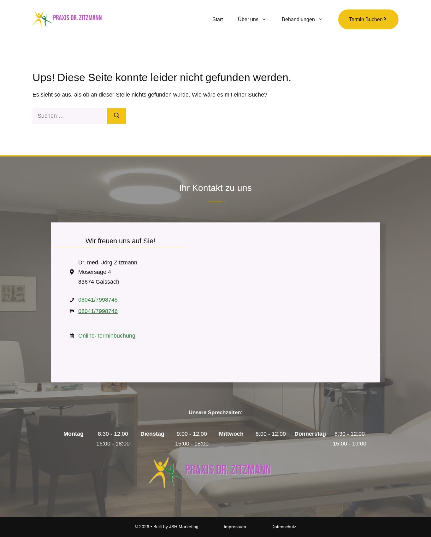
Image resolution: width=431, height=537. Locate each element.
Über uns (248, 19)
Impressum (235, 526)
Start (217, 19)
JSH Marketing (183, 526)
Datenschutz (283, 526)
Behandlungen (298, 19)
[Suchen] (116, 116)
